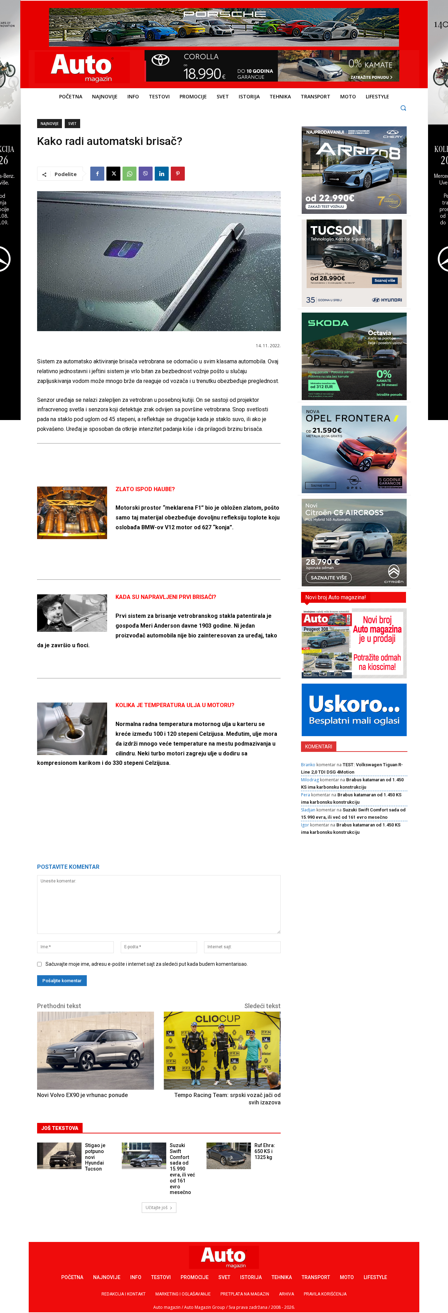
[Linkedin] (162, 174)
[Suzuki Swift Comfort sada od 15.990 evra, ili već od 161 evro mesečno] (144, 1156)
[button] (403, 107)
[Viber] (146, 174)
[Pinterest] (178, 174)
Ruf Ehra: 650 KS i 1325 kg (264, 1151)
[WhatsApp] (129, 174)
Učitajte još (157, 1207)
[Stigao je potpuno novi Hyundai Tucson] (59, 1156)
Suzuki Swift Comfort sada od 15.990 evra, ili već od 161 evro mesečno (182, 1169)
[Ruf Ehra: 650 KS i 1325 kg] (228, 1156)
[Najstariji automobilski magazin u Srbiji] (82, 67)
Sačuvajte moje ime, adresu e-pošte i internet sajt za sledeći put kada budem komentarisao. (147, 964)
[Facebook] (97, 174)
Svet (72, 123)
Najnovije (49, 123)
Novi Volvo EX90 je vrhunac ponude (82, 1095)
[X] (113, 174)
